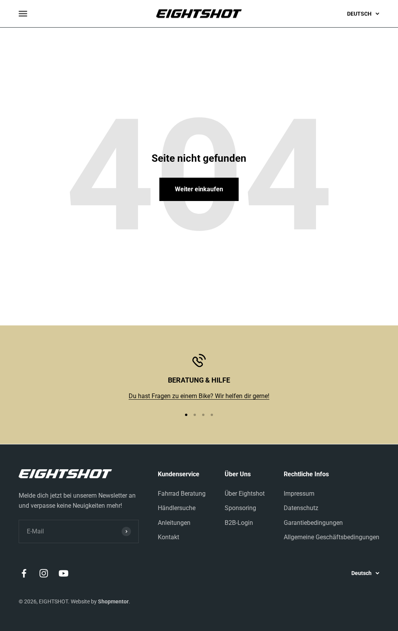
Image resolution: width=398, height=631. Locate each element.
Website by (100, 601)
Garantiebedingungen (313, 522)
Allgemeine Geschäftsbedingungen (331, 537)
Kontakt (168, 537)
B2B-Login (239, 522)
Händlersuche (177, 508)
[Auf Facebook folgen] (24, 573)
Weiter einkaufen (199, 189)
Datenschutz (301, 508)
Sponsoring (240, 508)
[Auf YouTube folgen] (63, 573)
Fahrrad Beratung (182, 493)
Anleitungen (174, 522)
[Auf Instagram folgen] (43, 573)
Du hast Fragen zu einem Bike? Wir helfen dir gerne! (199, 396)
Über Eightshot (245, 493)
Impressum (299, 493)
